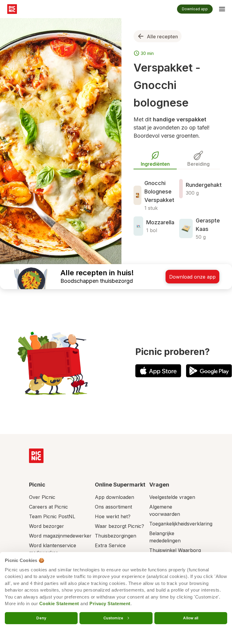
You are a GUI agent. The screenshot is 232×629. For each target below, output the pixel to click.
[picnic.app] (12, 9)
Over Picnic (42, 497)
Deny (41, 617)
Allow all (190, 617)
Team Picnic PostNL (52, 516)
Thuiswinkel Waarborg (175, 550)
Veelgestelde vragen (172, 497)
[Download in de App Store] (158, 370)
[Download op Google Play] (209, 370)
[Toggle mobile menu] (222, 10)
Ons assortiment (113, 507)
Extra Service (110, 545)
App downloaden (114, 497)
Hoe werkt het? (112, 516)
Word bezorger (46, 526)
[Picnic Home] (36, 456)
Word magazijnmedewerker (60, 536)
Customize (113, 617)
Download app (195, 9)
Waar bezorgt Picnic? (119, 526)
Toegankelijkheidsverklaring (180, 524)
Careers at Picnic (48, 507)
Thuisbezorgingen (115, 536)
